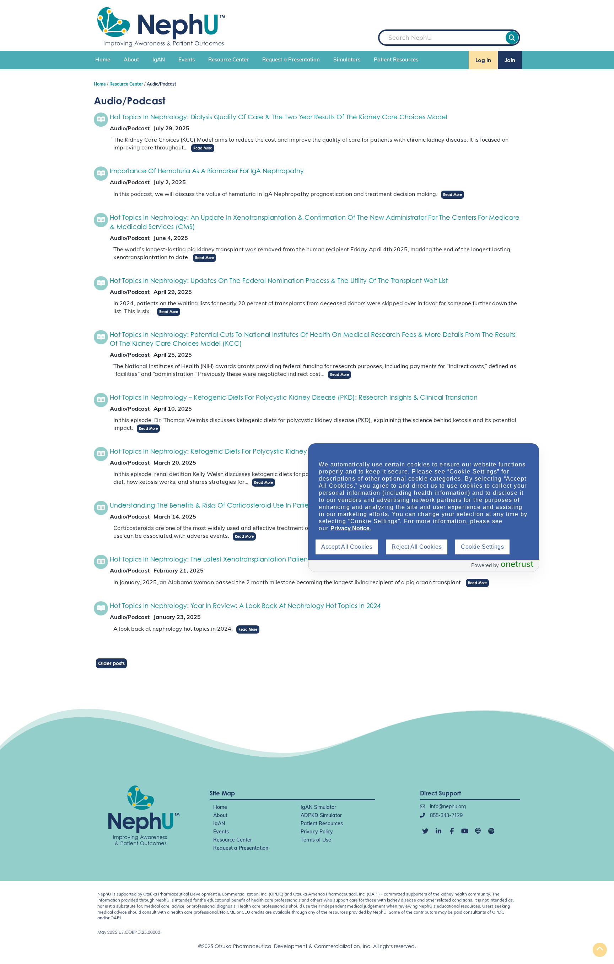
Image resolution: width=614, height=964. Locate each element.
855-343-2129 (446, 815)
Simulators (346, 60)
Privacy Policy (317, 832)
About (131, 60)
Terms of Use (316, 840)
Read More (202, 148)
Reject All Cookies (417, 547)
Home (102, 60)
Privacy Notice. (350, 528)
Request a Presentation (291, 60)
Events (186, 60)
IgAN (158, 60)
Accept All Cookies (346, 547)
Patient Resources (396, 60)
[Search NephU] (512, 37)
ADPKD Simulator (321, 815)
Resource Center (228, 60)
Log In (483, 60)
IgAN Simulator (318, 807)
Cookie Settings (482, 547)
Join (510, 60)
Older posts (111, 663)
